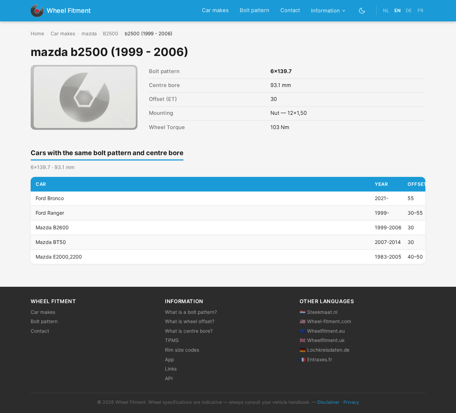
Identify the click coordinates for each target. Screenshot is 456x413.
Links (171, 369)
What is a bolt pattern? (191, 312)
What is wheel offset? (189, 321)
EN (397, 10)
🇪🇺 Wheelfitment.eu (322, 331)
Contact (290, 10)
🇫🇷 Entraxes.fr (316, 359)
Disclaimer (328, 402)
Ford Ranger (50, 213)
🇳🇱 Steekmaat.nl (318, 312)
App (169, 359)
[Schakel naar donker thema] (362, 10)
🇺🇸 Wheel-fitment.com (325, 321)
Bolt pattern (254, 10)
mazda (89, 33)
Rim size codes (182, 350)
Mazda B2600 (52, 227)
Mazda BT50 (51, 242)
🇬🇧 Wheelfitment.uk (322, 340)
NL (386, 10)
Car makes (215, 10)
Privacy (351, 402)
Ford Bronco (50, 198)
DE (409, 10)
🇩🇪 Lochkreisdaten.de (324, 350)
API (169, 378)
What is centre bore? (189, 331)
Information (325, 10)
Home (37, 33)
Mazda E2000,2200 (59, 257)
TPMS (172, 340)
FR (420, 10)
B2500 (110, 33)
